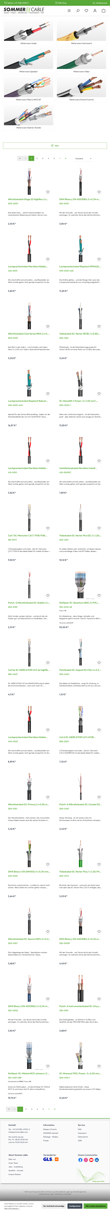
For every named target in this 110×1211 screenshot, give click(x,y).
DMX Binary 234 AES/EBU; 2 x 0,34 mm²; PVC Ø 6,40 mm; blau (29, 1006)
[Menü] (69, 11)
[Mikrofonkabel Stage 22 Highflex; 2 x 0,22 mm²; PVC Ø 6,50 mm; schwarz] (29, 181)
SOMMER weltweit (50, 1133)
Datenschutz (83, 1137)
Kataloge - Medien (50, 1137)
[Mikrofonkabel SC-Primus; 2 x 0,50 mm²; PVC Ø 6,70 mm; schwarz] (29, 786)
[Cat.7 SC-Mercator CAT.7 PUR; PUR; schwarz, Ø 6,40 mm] (29, 517)
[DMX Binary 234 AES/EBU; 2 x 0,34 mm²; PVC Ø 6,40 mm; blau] (29, 988)
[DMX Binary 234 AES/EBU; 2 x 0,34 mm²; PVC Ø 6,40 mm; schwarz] (80, 181)
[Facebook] (80, 1159)
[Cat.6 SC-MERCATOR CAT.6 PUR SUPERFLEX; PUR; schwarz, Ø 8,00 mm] (80, 719)
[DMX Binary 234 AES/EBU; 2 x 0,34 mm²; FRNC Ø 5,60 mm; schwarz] (80, 921)
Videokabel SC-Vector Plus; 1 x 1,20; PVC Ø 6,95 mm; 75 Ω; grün (80, 871)
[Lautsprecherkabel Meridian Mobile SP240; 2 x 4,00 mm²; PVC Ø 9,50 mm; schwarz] (29, 719)
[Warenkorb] (103, 11)
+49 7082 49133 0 (21, 3)
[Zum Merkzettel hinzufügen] (48, 192)
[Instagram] (85, 1159)
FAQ (79, 1129)
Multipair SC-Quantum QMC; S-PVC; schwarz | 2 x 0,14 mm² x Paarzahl (78, 603)
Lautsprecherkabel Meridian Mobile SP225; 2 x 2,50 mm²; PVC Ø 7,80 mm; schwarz (27, 266)
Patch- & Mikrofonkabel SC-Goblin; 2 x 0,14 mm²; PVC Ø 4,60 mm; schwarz (28, 603)
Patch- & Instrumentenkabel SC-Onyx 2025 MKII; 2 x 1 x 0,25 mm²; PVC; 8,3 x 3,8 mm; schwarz (79, 1006)
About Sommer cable (18, 1155)
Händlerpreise (101, 3)
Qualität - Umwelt (15, 1170)
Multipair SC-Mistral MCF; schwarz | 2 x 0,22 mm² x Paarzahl (28, 1073)
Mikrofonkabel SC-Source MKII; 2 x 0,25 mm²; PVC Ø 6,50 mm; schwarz (29, 939)
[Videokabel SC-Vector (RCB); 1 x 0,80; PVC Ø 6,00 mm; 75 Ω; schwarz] (80, 315)
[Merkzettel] (86, 11)
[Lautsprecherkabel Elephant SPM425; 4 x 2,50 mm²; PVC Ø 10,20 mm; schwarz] (80, 248)
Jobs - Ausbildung (15, 1167)
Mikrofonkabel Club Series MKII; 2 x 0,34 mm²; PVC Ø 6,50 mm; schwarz (29, 334)
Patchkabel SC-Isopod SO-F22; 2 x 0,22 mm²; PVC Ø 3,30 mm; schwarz (80, 670)
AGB (80, 1140)
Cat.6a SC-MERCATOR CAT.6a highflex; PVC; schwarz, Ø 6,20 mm (29, 670)
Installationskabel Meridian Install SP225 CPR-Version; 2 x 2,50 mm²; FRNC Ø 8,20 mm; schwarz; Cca (80, 468)
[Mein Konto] (95, 11)
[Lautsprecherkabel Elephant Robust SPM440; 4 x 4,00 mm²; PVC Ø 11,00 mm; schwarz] (29, 383)
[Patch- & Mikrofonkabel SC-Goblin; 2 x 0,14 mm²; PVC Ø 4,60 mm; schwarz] (29, 584)
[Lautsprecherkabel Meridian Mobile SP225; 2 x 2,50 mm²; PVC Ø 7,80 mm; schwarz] (29, 248)
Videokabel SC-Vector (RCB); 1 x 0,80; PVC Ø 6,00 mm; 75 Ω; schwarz (78, 334)
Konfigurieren (74, 1206)
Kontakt (12, 1125)
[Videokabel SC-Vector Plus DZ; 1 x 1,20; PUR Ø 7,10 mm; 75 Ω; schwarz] (80, 517)
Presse (46, 1140)
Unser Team (13, 1163)
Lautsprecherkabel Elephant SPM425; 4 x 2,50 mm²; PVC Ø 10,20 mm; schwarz (80, 266)
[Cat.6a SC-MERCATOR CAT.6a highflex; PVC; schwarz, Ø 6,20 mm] (29, 652)
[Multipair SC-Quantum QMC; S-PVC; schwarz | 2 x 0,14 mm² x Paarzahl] (80, 584)
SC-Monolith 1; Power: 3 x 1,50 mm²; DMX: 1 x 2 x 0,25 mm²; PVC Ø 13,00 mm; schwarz (80, 401)
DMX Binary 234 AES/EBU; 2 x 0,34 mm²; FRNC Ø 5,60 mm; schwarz (80, 939)
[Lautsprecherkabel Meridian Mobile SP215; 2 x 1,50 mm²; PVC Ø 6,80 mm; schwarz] (29, 450)
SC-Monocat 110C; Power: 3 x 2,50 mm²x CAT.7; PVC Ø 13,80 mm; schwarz (80, 1073)
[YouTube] (91, 1159)
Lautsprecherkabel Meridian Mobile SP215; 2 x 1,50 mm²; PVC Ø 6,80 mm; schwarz (27, 468)
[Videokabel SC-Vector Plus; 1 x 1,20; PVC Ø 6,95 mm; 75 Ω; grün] (80, 853)
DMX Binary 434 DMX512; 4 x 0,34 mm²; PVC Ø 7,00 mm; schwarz (29, 871)
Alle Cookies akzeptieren (96, 1206)
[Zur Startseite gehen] (24, 10)
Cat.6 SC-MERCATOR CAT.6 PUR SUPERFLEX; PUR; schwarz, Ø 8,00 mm (79, 737)
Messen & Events (50, 1129)
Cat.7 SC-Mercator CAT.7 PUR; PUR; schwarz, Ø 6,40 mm (26, 535)
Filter (56, 146)
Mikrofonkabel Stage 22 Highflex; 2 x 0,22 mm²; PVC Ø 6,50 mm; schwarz (27, 199)
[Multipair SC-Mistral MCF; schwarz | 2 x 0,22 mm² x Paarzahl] (29, 1055)
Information (48, 1125)
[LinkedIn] (96, 1159)
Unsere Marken (14, 1174)
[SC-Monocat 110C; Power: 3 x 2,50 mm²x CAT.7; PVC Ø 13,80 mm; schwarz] (80, 1055)
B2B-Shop (62, 3)
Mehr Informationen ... (12, 1208)
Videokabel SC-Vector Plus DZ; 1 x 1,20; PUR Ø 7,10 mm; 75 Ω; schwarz (79, 535)
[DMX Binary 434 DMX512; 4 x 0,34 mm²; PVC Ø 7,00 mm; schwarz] (29, 853)
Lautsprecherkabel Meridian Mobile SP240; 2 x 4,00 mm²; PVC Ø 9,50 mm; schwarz (28, 737)
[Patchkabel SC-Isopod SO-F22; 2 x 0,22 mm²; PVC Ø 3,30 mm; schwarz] (80, 652)
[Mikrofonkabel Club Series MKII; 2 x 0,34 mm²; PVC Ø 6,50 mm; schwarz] (29, 315)
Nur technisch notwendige (53, 1206)
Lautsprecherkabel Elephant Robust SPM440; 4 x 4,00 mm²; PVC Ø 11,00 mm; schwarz (27, 401)
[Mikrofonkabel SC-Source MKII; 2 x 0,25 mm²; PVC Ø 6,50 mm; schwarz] (29, 921)
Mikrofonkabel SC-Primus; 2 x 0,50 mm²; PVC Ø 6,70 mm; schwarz (29, 804)
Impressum (82, 1133)
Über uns (12, 1159)
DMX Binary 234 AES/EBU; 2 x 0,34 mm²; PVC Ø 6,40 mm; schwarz (80, 199)
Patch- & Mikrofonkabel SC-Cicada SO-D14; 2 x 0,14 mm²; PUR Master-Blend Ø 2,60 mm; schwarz (80, 804)
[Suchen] (77, 11)
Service (81, 1125)
